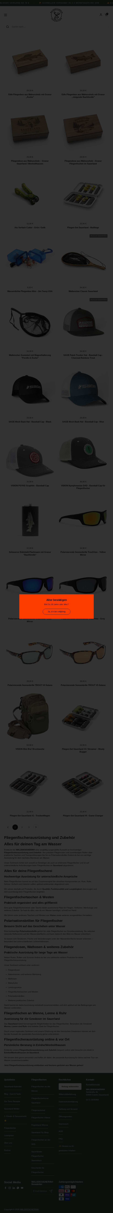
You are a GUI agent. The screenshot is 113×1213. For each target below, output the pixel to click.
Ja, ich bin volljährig (56, 611)
